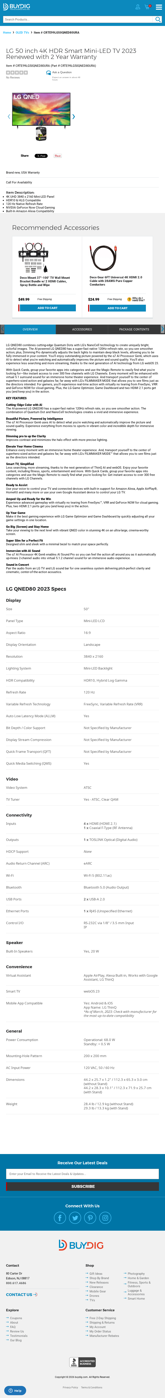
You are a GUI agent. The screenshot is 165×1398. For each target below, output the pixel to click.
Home (7, 32)
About (14, 1322)
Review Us (17, 1331)
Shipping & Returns (102, 1322)
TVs (92, 1300)
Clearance (96, 1287)
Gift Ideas (96, 1274)
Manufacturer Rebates (104, 1336)
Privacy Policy (70, 1387)
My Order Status (100, 1331)
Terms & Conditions (91, 1387)
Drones (94, 1296)
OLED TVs (22, 32)
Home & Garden (138, 1278)
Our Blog (16, 1340)
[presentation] (9, 116)
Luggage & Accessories (136, 1292)
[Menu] (159, 7)
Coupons (16, 1318)
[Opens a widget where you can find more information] (15, 1391)
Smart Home (136, 1298)
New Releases (99, 1282)
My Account (98, 1327)
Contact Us (19, 1294)
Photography (136, 1274)
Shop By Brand (99, 1278)
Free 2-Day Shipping (103, 1318)
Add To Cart (48, 308)
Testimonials (19, 1336)
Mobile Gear (98, 1291)
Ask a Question (62, 72)
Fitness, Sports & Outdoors (139, 1284)
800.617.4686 (16, 1283)
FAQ (12, 1327)
